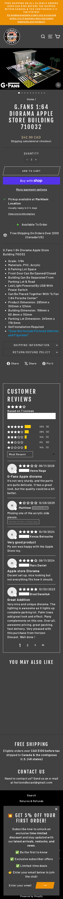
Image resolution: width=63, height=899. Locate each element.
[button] (15, 426)
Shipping (16, 141)
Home (30, 99)
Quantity (31, 153)
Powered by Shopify (31, 896)
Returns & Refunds (31, 801)
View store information (21, 213)
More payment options (31, 189)
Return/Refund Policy (31, 352)
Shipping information (32, 345)
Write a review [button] (31, 416)
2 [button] (28, 645)
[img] (28, 465)
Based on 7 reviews (20, 411)
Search (31, 795)
